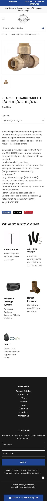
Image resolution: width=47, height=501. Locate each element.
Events (23, 401)
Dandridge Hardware (25, 484)
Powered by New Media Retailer (23, 487)
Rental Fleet (23, 394)
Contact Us (23, 415)
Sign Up (23, 462)
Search (9, 470)
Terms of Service (12, 473)
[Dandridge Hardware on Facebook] (43, 477)
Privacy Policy (20, 470)
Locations (23, 412)
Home (4, 34)
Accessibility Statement (31, 473)
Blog (23, 405)
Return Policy (33, 470)
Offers (23, 398)
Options (5, 115)
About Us (23, 408)
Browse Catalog (23, 391)
